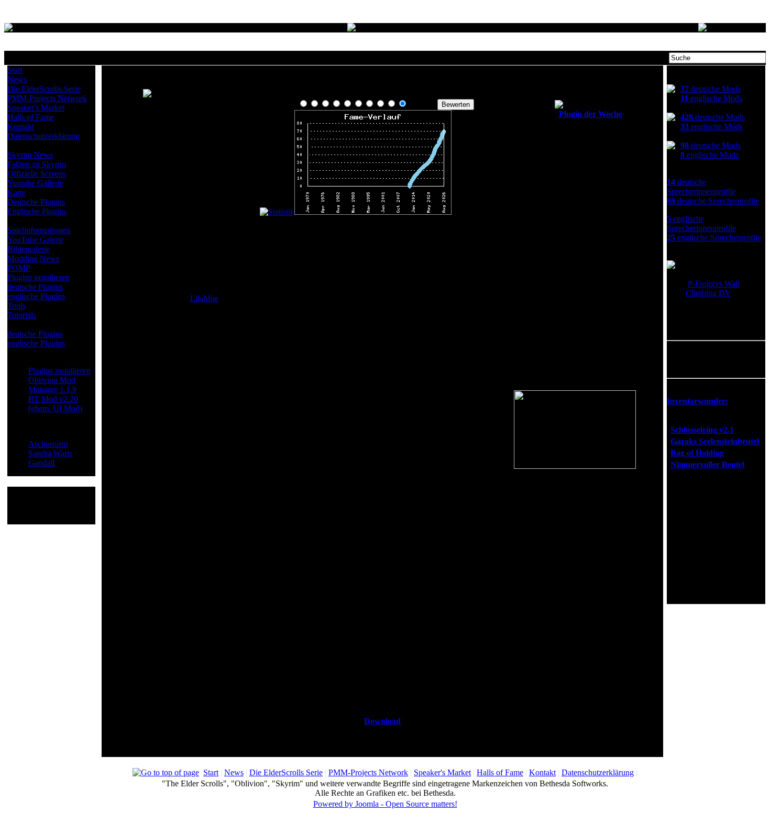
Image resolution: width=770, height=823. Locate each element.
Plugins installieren (38, 277)
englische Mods (711, 98)
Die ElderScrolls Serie (44, 88)
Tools (16, 305)
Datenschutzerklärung (43, 135)
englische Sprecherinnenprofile (701, 223)
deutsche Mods (710, 88)
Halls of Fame (30, 117)
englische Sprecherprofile (714, 237)
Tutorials (21, 315)
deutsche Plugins (35, 286)
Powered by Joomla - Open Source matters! (385, 803)
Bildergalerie (28, 249)
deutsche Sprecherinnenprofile (701, 187)
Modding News (33, 258)
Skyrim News (30, 154)
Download (382, 721)
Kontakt (20, 126)
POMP (18, 268)
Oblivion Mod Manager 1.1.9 (52, 385)
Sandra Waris (50, 453)
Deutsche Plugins (36, 201)
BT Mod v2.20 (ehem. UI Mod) (55, 403)
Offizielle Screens (36, 173)
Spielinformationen (38, 230)
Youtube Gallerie (35, 183)
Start (15, 69)
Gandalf (41, 462)
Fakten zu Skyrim (36, 164)
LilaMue (204, 298)
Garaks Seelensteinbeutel (714, 441)
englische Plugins (36, 296)
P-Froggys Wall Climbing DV (713, 288)
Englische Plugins (37, 211)
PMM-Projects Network (47, 98)
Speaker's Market (35, 107)
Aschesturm (48, 444)
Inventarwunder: (697, 401)
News (17, 79)
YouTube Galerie (35, 239)
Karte (16, 192)
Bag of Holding (697, 452)
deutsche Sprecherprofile (713, 200)
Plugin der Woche (590, 113)
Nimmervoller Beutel (707, 464)
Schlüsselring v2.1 (702, 429)
